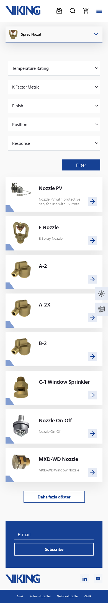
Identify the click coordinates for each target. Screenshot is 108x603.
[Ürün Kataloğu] (101, 293)
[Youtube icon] (98, 578)
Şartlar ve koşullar (67, 596)
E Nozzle (49, 227)
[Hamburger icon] (99, 10)
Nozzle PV (50, 188)
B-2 (43, 343)
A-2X (44, 304)
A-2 (43, 266)
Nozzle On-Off (55, 420)
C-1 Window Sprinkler (64, 381)
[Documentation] (101, 309)
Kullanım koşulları (40, 596)
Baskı (20, 596)
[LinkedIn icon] (84, 578)
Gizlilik (87, 596)
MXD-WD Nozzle (58, 459)
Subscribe (54, 549)
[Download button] (59, 10)
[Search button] (72, 10)
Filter (81, 165)
